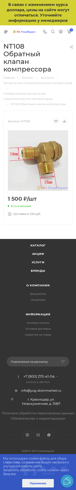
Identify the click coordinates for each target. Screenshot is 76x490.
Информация (38, 314)
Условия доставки (38, 328)
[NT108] (38, 160)
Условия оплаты (38, 322)
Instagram (27, 434)
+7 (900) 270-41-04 (39, 376)
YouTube (38, 434)
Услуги (38, 262)
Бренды (38, 270)
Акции (38, 253)
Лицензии (38, 299)
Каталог (38, 245)
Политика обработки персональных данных (38, 413)
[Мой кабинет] (61, 32)
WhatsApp (48, 434)
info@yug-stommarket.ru (41, 390)
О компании (38, 285)
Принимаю (38, 483)
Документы (38, 293)
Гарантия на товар (38, 334)
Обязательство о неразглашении (38, 418)
